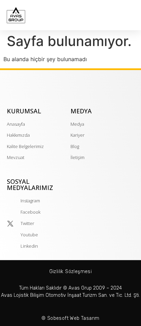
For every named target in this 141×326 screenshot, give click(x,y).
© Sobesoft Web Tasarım (70, 318)
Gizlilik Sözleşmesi (70, 271)
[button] (132, 17)
